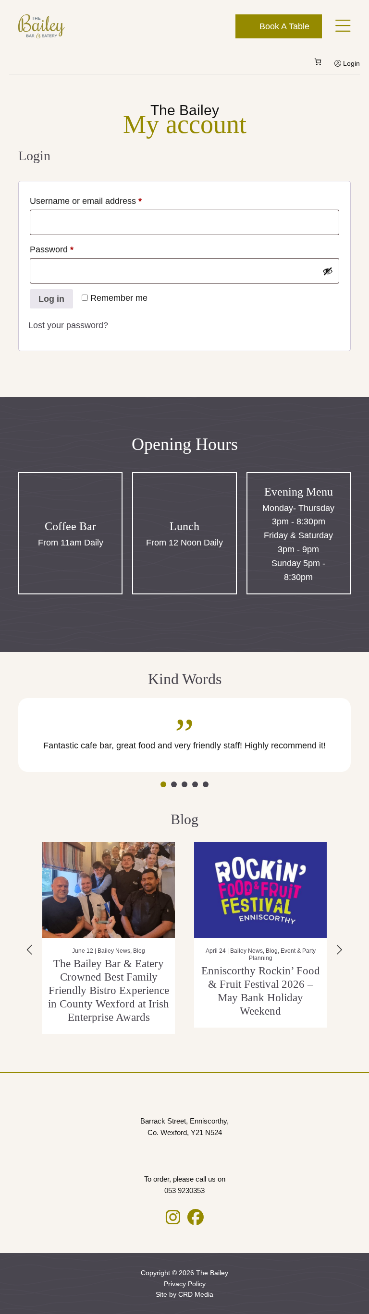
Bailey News (148, 950)
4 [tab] (195, 784)
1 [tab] (163, 784)
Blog (174, 950)
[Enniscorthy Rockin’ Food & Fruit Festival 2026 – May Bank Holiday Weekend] (162, 890)
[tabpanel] (184, 735)
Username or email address (103, 201)
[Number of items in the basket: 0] (317, 61)
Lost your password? (68, 325)
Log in (51, 299)
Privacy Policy (185, 1284)
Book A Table (283, 26)
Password (69, 249)
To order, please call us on (184, 1185)
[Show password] (327, 271)
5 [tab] (206, 784)
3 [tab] (184, 784)
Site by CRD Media (184, 1294)
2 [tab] (174, 784)
